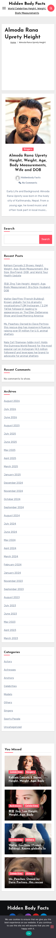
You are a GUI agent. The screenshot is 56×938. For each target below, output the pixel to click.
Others (8, 702)
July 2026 (10, 409)
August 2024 (12, 515)
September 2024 (14, 507)
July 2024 (10, 523)
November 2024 (13, 491)
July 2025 (10, 433)
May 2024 (10, 540)
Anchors (9, 677)
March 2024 (11, 556)
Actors (8, 661)
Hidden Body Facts (27, 4)
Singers (28, 149)
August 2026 (12, 401)
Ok (28, 933)
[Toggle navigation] (4, 8)
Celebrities (10, 686)
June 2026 (10, 417)
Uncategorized (13, 727)
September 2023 (14, 589)
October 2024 (12, 499)
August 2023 (12, 597)
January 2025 (12, 474)
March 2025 (11, 466)
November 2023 (13, 581)
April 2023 (10, 630)
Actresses (10, 669)
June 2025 (10, 441)
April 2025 (10, 458)
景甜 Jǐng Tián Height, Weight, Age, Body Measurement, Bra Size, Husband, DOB (27, 287)
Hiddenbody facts (31, 177)
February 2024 (13, 564)
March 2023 (11, 638)
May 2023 (10, 621)
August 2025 (12, 425)
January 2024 (12, 572)
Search (9, 228)
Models (8, 694)
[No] (52, 926)
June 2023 (10, 613)
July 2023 (10, 605)
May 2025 (10, 450)
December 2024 (13, 482)
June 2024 (10, 531)
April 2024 (10, 548)
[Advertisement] (28, 65)
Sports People (12, 718)
